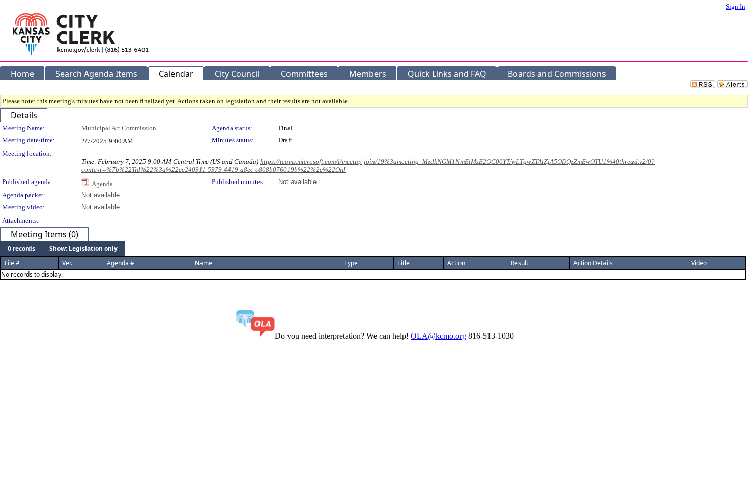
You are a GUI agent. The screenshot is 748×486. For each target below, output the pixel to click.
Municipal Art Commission (118, 128)
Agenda (102, 184)
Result (519, 263)
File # (12, 263)
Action (456, 263)
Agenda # (120, 263)
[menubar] (62, 248)
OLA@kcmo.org (438, 335)
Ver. (67, 263)
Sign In (735, 6)
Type (351, 263)
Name (203, 263)
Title (403, 263)
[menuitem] (21, 248)
